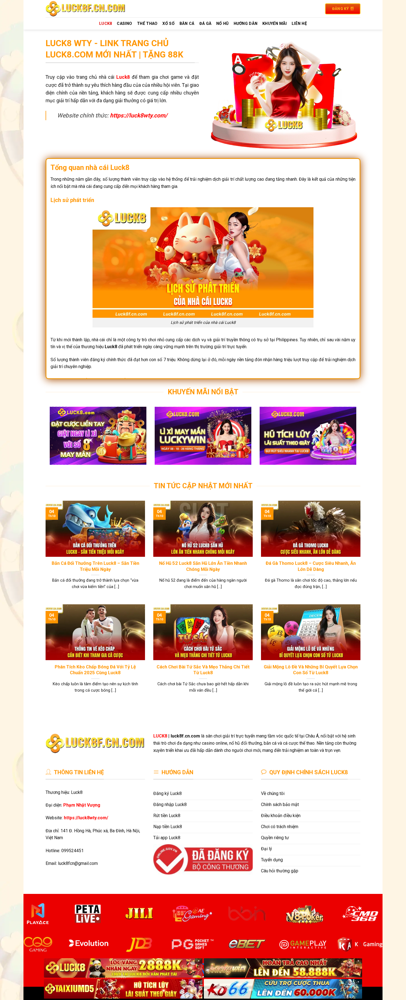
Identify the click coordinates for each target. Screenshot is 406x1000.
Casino (124, 23)
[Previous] (59, 440)
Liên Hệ (299, 23)
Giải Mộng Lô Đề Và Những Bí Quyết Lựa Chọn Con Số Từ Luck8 (311, 670)
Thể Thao (147, 23)
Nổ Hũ (222, 23)
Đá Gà (205, 23)
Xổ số (168, 23)
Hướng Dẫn (246, 23)
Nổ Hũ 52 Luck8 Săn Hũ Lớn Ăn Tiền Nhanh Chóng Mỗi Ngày (203, 566)
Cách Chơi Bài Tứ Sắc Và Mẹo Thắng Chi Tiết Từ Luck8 (203, 670)
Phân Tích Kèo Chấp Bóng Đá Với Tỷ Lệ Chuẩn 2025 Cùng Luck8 (95, 670)
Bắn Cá (187, 23)
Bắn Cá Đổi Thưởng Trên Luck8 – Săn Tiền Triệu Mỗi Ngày (95, 566)
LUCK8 (105, 23)
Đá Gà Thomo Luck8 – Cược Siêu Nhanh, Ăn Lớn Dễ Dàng (311, 566)
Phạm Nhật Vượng (81, 805)
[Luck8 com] (92, 8)
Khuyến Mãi (274, 23)
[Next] (347, 440)
